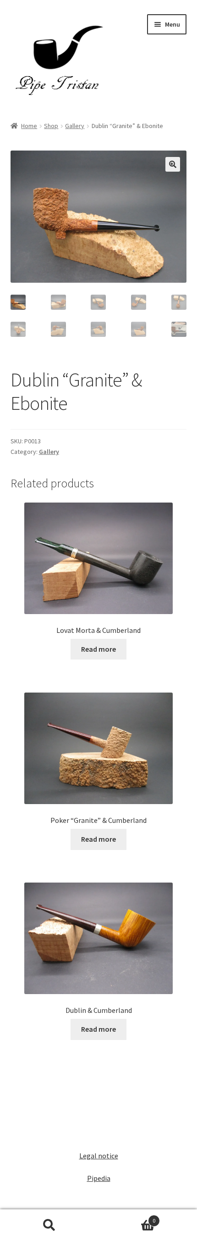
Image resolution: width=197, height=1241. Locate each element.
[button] (172, 164)
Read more (98, 649)
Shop (51, 126)
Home (29, 126)
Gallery (74, 126)
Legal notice (98, 1155)
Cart (126, 1217)
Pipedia (98, 1178)
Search (49, 1225)
